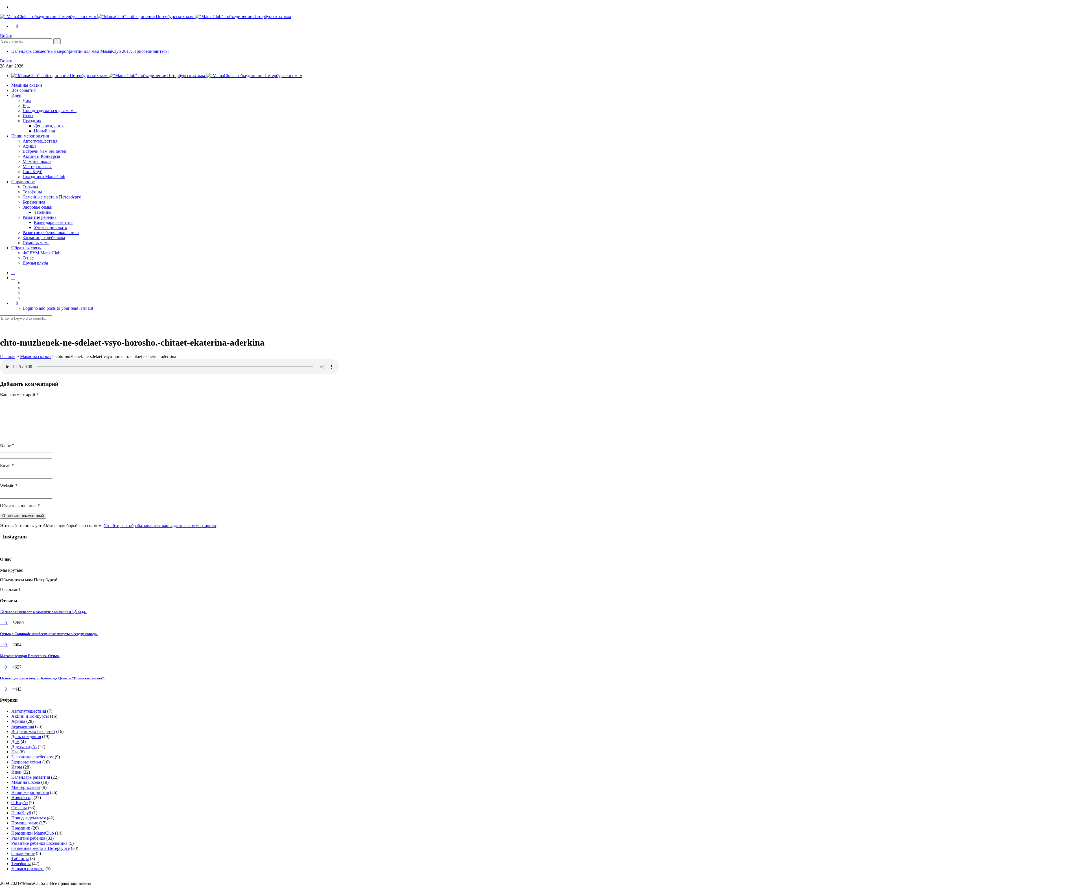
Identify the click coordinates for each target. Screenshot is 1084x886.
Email (7, 465)
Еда (26, 105)
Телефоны (32, 191)
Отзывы (30, 186)
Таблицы (42, 212)
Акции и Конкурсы (41, 156)
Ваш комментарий (19, 394)
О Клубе (19, 802)
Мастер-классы (37, 166)
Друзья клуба (35, 263)
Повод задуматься (28, 817)
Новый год (44, 130)
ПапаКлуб (32, 171)
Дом (27, 100)
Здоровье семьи (38, 207)
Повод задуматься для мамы (50, 110)
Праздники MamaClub (44, 176)
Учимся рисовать (50, 227)
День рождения (49, 125)
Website (9, 485)
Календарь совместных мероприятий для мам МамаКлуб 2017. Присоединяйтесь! (90, 51)
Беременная (34, 202)
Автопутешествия (40, 141)
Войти (6, 35)
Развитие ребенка (39, 217)
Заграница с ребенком (44, 237)
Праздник (32, 120)
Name (7, 445)
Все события (23, 90)
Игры (28, 115)
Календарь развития (53, 222)
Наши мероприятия (30, 136)
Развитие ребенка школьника (51, 232)
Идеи (16, 95)
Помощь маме (36, 242)
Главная (7, 356)
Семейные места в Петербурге (52, 197)
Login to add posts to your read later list (58, 308)
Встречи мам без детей (44, 151)
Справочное (23, 181)
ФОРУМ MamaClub (41, 252)
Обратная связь (26, 247)
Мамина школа (37, 161)
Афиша (29, 146)
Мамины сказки (26, 85)
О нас (28, 258)
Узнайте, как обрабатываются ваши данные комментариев (160, 525)
